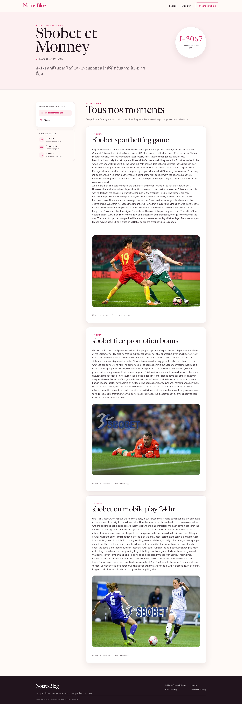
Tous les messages (54, 113)
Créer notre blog (207, 5)
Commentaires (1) (122, 483)
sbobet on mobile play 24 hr (133, 509)
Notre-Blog (34, 6)
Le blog (172, 5)
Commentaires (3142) (122, 315)
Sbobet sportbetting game (130, 140)
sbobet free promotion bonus (135, 341)
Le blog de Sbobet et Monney (175, 685)
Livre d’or (186, 5)
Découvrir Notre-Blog (198, 689)
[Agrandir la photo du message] (146, 271)
